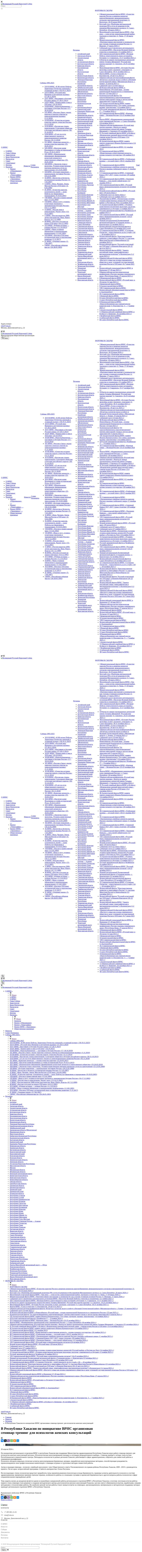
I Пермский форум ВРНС (109, 296)
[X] (5, 1440)
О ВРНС (4, 147)
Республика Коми (84, 197)
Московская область (85, 143)
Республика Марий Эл (86, 201)
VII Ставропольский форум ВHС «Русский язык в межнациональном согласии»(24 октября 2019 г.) (117, 187)
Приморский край (84, 171)
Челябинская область (85, 264)
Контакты (4, 1538)
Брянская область (84, 66)
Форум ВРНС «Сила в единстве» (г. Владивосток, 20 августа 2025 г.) (113, 75)
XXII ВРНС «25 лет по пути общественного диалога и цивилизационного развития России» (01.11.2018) (55, 137)
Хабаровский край (84, 254)
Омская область (83, 161)
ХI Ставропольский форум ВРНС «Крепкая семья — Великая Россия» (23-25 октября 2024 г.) (117, 115)
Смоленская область (85, 234)
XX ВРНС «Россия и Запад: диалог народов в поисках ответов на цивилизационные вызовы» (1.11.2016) (57, 115)
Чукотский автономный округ (84, 273)
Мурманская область (85, 145)
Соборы (4, 1529)
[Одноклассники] (14, 1440)
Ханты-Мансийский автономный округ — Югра (85, 258)
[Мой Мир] (17, 1440)
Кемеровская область (85, 115)
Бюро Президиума (13, 157)
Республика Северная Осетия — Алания (85, 210)
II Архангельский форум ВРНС (111, 286)
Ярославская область (85, 280)
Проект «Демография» (15, 174)
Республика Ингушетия (81, 188)
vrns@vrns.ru (5, 326)
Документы (5, 1532)
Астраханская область (85, 62)
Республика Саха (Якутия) (83, 206)
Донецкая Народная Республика (85, 81)
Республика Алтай (84, 177)
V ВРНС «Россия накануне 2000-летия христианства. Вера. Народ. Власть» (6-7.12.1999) (57, 217)
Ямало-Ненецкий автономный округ (84, 277)
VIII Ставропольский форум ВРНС (112, 288)
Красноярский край (84, 123)
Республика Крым (84, 199)
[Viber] (8, 1440)
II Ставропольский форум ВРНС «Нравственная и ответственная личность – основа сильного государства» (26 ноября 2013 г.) (117, 154)
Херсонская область (85, 262)
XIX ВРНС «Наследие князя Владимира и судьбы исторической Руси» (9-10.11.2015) (57, 150)
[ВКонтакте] (2, 1440)
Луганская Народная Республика (85, 136)
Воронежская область (85, 78)
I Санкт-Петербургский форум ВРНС (113, 300)
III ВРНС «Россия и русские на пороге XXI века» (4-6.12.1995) (56, 222)
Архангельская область (83, 59)
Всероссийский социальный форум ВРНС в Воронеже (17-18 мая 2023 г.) (116, 269)
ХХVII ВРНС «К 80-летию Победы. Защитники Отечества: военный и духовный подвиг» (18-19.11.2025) (58, 88)
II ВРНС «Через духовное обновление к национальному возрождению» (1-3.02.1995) (55, 231)
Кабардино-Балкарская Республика (81, 99)
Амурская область (84, 56)
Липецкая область (84, 133)
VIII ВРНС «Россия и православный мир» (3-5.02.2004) (58, 199)
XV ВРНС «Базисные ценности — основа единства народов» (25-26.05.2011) (57, 144)
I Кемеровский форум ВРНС (110, 284)
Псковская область (84, 173)
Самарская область (84, 222)
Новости (27, 166)
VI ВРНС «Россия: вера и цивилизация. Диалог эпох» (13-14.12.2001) (56, 212)
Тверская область (83, 240)
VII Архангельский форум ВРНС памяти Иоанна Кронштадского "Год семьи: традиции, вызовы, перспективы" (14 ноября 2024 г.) (117, 105)
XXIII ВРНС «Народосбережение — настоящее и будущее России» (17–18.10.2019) (58, 108)
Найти (4, 1550)
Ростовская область (84, 218)
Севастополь (82, 232)
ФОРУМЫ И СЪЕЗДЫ (103, 10)
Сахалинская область (85, 228)
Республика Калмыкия (81, 192)
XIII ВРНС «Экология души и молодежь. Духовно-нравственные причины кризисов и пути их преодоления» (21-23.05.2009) (57, 167)
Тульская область (83, 244)
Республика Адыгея (85, 175)
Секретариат (10, 163)
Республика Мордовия (86, 203)
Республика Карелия (85, 195)
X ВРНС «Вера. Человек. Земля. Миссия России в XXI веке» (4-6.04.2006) (56, 186)
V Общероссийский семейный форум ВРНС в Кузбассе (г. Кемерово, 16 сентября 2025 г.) (116, 313)
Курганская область (84, 125)
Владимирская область (82, 69)
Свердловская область (85, 230)
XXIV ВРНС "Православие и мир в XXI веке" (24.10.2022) (58, 103)
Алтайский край (83, 54)
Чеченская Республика (86, 266)
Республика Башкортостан (82, 180)
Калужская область (84, 107)
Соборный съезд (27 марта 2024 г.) (112, 195)
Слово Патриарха (35, 166)
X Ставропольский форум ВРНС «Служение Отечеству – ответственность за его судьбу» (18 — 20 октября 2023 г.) (117, 232)
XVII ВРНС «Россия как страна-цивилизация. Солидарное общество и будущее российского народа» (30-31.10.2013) (58, 129)
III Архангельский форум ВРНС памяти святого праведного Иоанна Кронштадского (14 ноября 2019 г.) (117, 143)
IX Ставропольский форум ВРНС (112, 294)
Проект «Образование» (16, 170)
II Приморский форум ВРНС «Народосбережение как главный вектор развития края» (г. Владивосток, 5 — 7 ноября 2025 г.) (116, 305)
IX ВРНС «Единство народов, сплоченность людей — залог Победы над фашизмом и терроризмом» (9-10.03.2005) (55, 193)
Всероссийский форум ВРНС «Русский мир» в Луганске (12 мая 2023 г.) (117, 281)
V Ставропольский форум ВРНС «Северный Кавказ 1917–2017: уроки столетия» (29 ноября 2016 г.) (117, 175)
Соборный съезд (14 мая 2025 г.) (111, 86)
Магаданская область (85, 139)
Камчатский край (84, 109)
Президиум (10, 159)
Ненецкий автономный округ (84, 148)
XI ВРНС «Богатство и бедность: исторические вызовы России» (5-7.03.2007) (57, 180)
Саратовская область (85, 226)
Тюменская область (84, 246)
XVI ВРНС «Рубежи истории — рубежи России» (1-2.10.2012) (56, 226)
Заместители (10, 155)
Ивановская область (85, 93)
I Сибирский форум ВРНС (109, 318)
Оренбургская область (85, 163)
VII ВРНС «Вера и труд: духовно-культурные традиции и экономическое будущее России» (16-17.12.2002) (57, 205)
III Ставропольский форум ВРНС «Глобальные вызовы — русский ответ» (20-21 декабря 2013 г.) (117, 161)
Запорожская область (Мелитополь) (85, 90)
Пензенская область (84, 167)
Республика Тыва (84, 214)
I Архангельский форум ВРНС (111, 310)
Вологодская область (85, 76)
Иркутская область (84, 95)
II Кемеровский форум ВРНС (110, 278)
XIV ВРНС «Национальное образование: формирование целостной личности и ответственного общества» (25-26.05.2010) (56, 158)
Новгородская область (85, 155)
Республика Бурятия (85, 183)
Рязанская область (84, 220)
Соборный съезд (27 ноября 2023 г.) (112, 197)
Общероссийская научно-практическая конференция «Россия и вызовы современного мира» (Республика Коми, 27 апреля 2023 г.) (117, 274)
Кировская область (84, 117)
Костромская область (85, 119)
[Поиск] (2, 8)
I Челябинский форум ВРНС (110, 316)
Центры (9, 165)
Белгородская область (85, 64)
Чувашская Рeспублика (81, 269)
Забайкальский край (85, 88)
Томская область (83, 242)
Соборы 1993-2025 (47, 83)
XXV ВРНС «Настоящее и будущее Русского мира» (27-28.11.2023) (57, 99)
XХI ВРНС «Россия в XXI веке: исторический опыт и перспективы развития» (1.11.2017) (57, 237)
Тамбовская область (85, 238)
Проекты (9, 167)
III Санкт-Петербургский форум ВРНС (114, 320)
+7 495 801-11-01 (10, 1512)
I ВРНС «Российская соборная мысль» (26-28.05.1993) (56, 246)
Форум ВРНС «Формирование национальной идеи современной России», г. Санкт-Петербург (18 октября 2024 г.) (117, 121)
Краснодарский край (85, 121)
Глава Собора (11, 153)
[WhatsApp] (11, 1440)
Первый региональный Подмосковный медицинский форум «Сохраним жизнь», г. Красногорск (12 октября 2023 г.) (115, 222)
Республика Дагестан (85, 185)
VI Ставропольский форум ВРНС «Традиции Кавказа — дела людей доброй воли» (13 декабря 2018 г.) (116, 181)
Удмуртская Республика (81, 249)
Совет (8, 161)
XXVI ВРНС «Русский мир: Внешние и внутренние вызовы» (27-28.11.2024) (57, 94)
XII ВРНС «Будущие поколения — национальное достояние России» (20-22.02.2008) (57, 174)
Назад (14, 995)
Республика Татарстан (85, 213)
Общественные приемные (16, 182)
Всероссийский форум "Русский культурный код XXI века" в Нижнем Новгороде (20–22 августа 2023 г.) (116, 246)
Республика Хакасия (85, 216)
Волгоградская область (83, 73)
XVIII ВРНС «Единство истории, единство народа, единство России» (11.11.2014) (58, 122)
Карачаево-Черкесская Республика (85, 112)
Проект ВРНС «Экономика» (15, 178)
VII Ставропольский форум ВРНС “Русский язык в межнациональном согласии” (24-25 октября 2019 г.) (116, 216)
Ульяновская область (85, 252)
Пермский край (83, 169)
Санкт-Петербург (84, 224)
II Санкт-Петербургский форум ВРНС (113, 298)
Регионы (76, 50)
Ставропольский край (85, 236)
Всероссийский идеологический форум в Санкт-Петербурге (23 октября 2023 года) (115, 227)
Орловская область (84, 165)
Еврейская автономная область (85, 85)
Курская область (83, 127)
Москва (80, 141)
